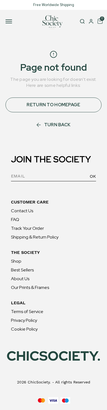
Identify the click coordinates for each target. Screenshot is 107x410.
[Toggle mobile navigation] (9, 21)
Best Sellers (22, 270)
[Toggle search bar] (82, 21)
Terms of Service (27, 311)
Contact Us (22, 211)
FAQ (15, 219)
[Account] (91, 21)
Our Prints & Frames (30, 287)
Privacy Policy (24, 320)
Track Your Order (27, 228)
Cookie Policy (24, 329)
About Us (20, 279)
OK (93, 176)
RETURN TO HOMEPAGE (53, 105)
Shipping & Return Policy (34, 237)
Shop (16, 261)
